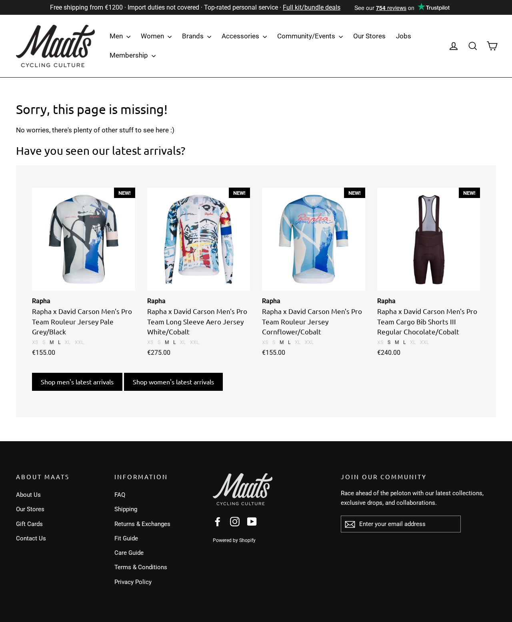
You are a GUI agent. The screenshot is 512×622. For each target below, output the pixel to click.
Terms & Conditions (140, 567)
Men (117, 36)
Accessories (241, 36)
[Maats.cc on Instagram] (235, 521)
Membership (130, 55)
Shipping (125, 509)
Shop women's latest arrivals (173, 382)
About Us (28, 494)
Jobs (403, 36)
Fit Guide (126, 538)
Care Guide (129, 552)
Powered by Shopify (234, 540)
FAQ (119, 494)
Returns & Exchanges (142, 524)
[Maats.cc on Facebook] (217, 521)
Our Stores (369, 36)
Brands (193, 36)
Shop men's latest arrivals (77, 382)
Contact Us (31, 538)
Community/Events (307, 36)
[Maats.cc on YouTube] (252, 521)
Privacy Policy (133, 582)
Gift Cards (29, 524)
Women (153, 36)
